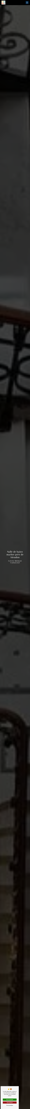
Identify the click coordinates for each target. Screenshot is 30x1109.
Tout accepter (9, 1099)
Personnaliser (9, 1105)
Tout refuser (10, 1102)
